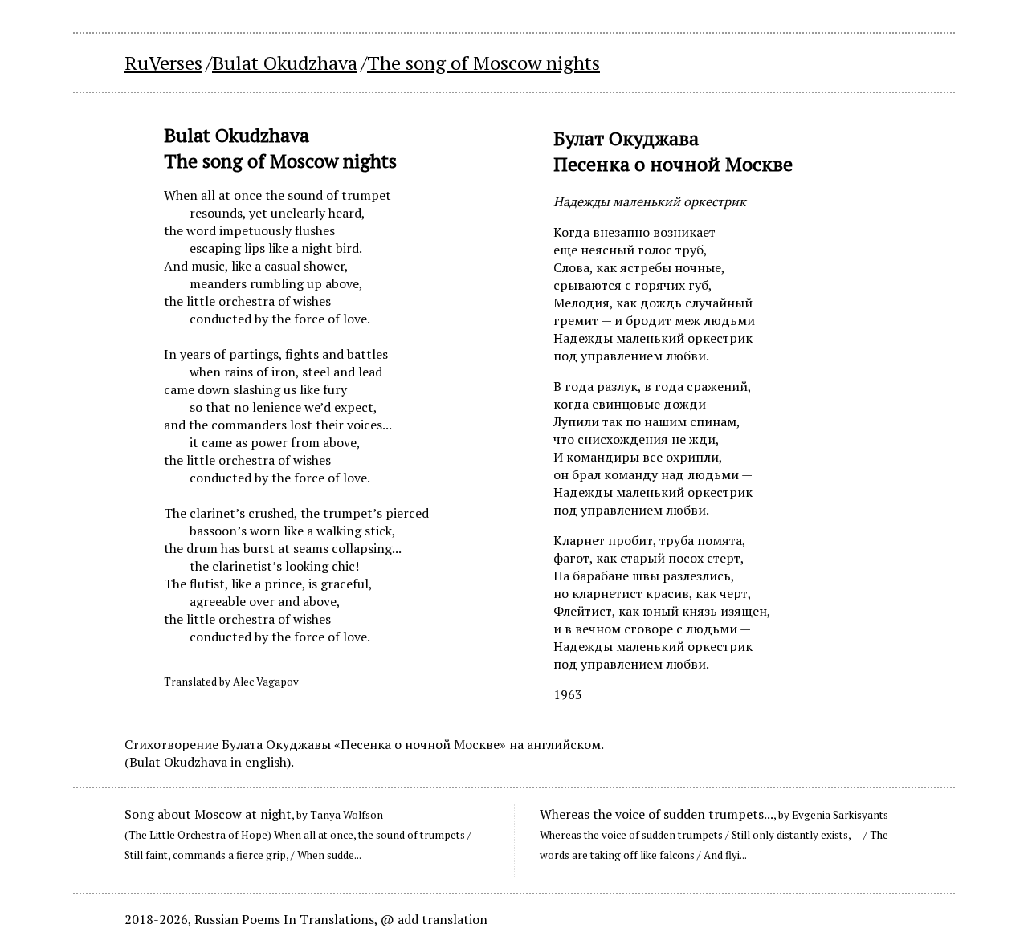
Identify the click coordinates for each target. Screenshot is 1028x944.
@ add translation (434, 919)
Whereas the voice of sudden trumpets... (656, 814)
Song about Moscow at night (208, 814)
